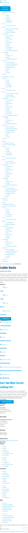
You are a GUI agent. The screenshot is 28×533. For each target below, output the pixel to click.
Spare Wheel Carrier (4, 378)
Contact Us (5, 200)
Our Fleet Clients (9, 30)
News (7, 70)
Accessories (5, 33)
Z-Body (7, 17)
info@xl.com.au (3, 414)
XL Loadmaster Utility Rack (11, 50)
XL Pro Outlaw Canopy (11, 25)
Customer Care (9, 55)
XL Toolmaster (9, 47)
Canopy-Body (9, 20)
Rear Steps (2, 356)
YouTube (8, 72)
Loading (7, 44)
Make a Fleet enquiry (10, 32)
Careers (8, 69)
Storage (7, 45)
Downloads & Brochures (11, 59)
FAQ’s (7, 54)
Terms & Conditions (10, 531)
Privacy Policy (3, 531)
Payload (7, 57)
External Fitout (9, 39)
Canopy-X (2, 307)
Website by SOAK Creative (21, 531)
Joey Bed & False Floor (5, 341)
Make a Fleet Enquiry (10, 163)
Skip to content (3, 0)
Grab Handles (3, 333)
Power (4, 480)
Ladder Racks (3, 348)
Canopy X (8, 18)
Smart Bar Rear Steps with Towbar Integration (11, 371)
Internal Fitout (9, 42)
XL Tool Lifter (9, 49)
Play (4, 23)
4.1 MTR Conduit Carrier (5, 326)
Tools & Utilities (9, 35)
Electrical (8, 37)
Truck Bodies (9, 22)
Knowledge (5, 52)
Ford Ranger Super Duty (8, 12)
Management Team (10, 67)
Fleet (4, 27)
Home (4, 141)
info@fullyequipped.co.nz (6, 428)
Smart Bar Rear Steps (5, 363)
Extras (7, 40)
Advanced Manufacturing (11, 64)
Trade (4, 13)
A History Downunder (11, 65)
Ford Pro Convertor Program (12, 28)
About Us (5, 60)
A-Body (7, 15)
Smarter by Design (10, 62)
